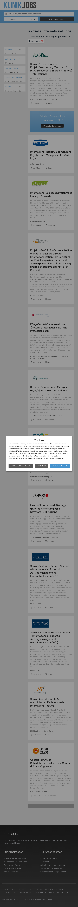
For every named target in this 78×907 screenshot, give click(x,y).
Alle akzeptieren (60, 466)
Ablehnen (41, 466)
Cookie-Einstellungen (20, 466)
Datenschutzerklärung (56, 458)
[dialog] (39, 453)
